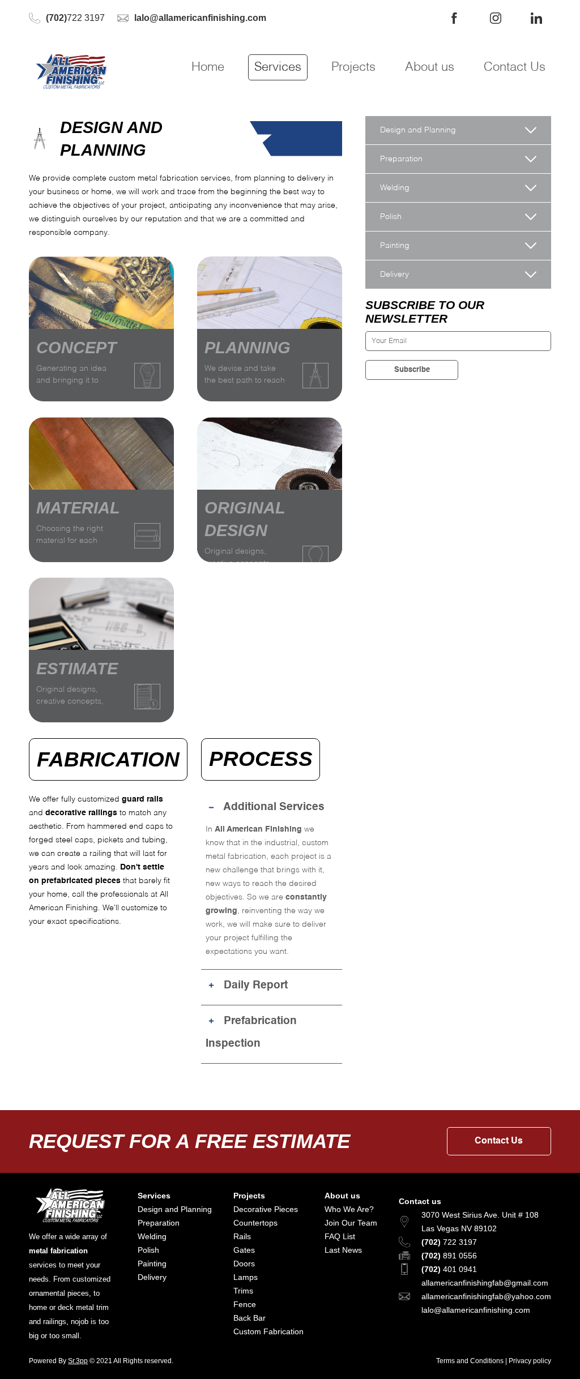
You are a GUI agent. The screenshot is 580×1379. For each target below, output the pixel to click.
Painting (152, 1263)
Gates (244, 1249)
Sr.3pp (78, 1361)
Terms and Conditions (470, 1361)
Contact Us (514, 67)
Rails (242, 1236)
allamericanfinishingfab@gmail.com (484, 1282)
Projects (353, 67)
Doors (244, 1263)
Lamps (245, 1277)
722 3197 (75, 18)
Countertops (255, 1222)
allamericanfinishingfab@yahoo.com (486, 1296)
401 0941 (449, 1269)
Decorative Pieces (265, 1209)
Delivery (152, 1277)
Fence (244, 1304)
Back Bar (249, 1317)
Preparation (159, 1222)
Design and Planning (175, 1209)
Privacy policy (530, 1361)
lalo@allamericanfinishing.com (475, 1309)
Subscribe (412, 370)
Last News (343, 1249)
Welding (152, 1236)
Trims (243, 1290)
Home (207, 67)
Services (277, 67)
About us (429, 67)
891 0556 (449, 1255)
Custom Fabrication (268, 1331)
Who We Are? (349, 1209)
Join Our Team (351, 1222)
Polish (148, 1249)
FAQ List (340, 1236)
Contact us (420, 1201)
